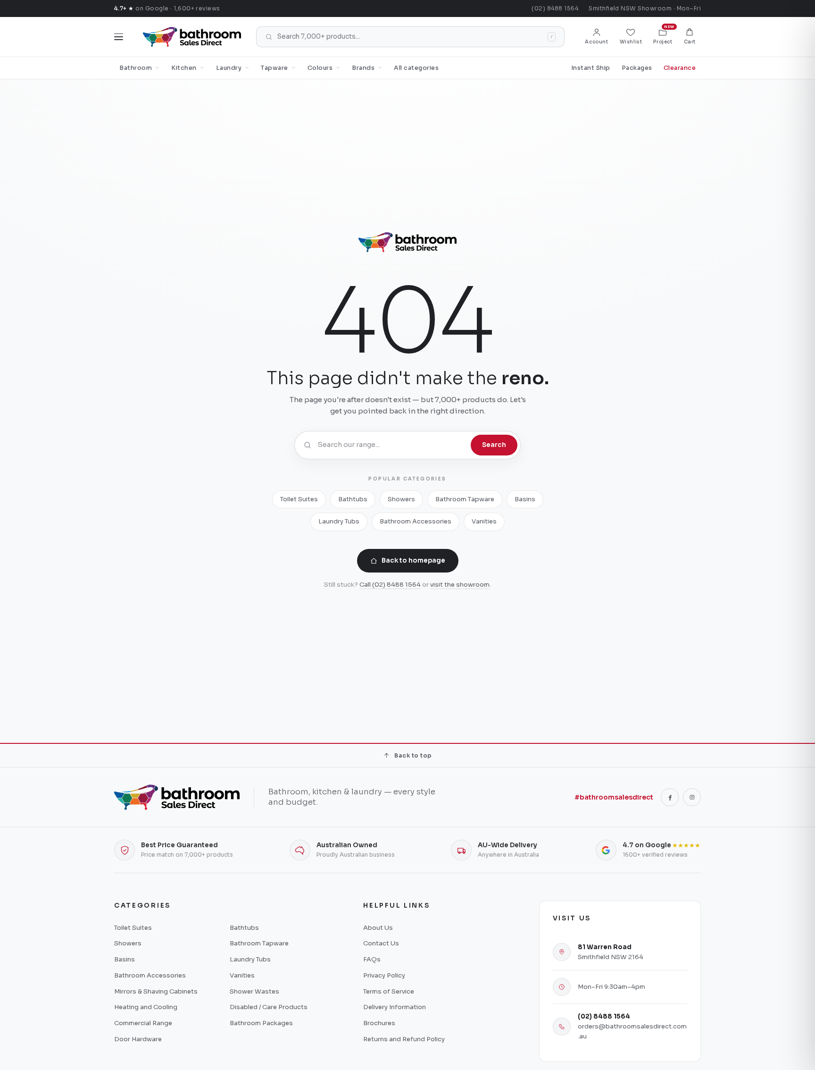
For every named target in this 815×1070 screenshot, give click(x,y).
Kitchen (184, 68)
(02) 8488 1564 (555, 8)
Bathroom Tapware (464, 499)
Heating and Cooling (145, 1007)
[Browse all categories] (118, 37)
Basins (525, 499)
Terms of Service (388, 991)
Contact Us (381, 943)
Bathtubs (352, 499)
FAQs (372, 959)
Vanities (484, 521)
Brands (363, 68)
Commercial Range (143, 1023)
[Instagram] (692, 797)
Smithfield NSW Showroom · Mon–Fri (645, 8)
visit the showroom (460, 585)
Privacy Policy (384, 975)
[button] (690, 37)
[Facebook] (670, 797)
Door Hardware (138, 1039)
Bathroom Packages (261, 1023)
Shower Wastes (254, 991)
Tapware (274, 68)
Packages (637, 68)
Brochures (379, 1023)
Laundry (229, 68)
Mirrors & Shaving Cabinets (156, 991)
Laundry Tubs (338, 521)
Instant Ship (590, 68)
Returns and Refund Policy (404, 1039)
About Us (378, 928)
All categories (416, 68)
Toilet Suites (299, 499)
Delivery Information (394, 1007)
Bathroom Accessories (415, 521)
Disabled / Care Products (269, 1007)
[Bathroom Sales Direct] (192, 37)
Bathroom (135, 68)
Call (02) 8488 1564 (390, 585)
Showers (401, 499)
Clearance (680, 68)
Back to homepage (413, 560)
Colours (320, 68)
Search (494, 445)
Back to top (413, 755)
